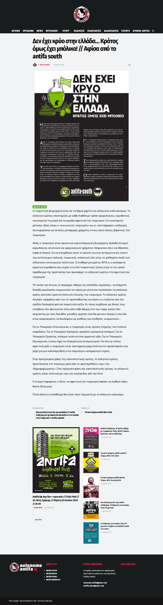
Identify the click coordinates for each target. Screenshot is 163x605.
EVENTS (125, 30)
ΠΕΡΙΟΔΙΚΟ (52, 30)
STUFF (65, 30)
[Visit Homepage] (81, 14)
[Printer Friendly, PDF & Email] (40, 207)
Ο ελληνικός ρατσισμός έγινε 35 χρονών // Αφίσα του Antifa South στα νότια (115, 526)
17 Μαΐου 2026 (106, 459)
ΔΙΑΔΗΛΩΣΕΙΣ (111, 30)
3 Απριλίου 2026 (106, 511)
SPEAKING (28, 30)
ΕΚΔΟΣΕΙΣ (79, 30)
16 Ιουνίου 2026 (106, 437)
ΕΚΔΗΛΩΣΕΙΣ (94, 30)
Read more (39, 520)
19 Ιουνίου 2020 (59, 65)
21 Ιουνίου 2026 (49, 508)
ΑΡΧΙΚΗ (16, 30)
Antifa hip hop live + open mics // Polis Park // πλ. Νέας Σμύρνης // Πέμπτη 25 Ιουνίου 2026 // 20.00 (56, 500)
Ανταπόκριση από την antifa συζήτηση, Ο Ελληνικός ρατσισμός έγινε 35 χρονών (115, 505)
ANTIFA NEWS (39, 490)
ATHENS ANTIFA (141, 30)
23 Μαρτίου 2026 (107, 532)
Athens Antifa (45, 65)
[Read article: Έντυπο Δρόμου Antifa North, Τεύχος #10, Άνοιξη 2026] (91, 487)
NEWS (40, 30)
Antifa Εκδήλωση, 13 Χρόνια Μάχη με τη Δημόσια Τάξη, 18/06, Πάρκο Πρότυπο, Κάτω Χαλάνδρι (115, 431)
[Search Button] (153, 31)
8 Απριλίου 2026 (106, 484)
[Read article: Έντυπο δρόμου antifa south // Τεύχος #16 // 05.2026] (91, 462)
